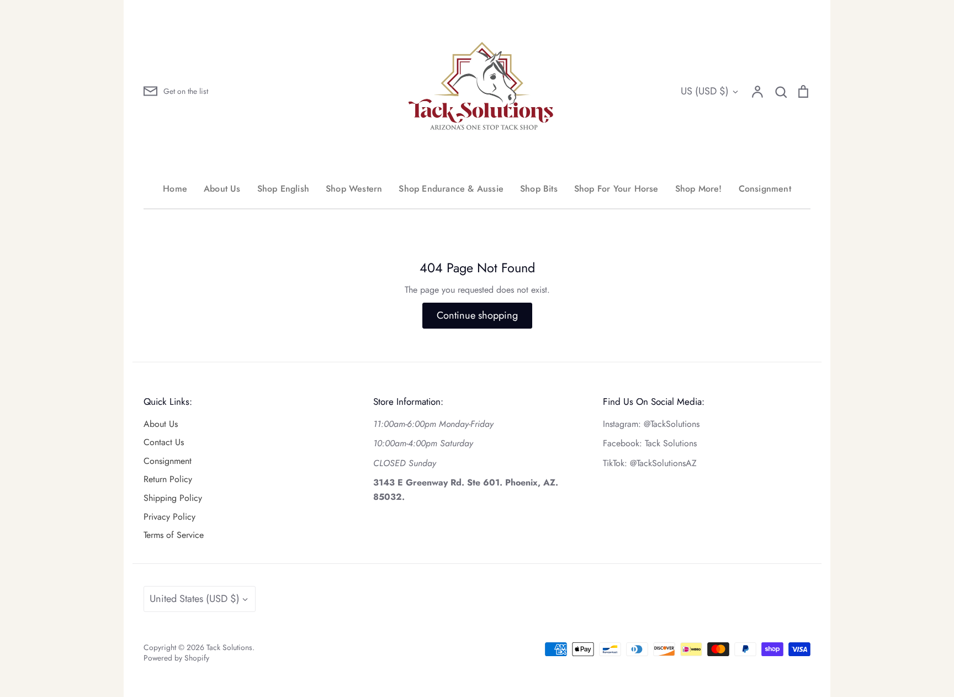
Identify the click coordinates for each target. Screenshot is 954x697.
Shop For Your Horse (616, 188)
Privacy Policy (169, 516)
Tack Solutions (229, 647)
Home (175, 188)
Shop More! (698, 188)
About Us (222, 188)
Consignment (765, 188)
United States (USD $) (195, 599)
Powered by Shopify (176, 657)
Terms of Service (174, 535)
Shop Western (354, 188)
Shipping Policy (173, 498)
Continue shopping (477, 315)
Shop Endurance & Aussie (451, 188)
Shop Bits (539, 188)
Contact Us (164, 442)
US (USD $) (705, 91)
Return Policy (168, 479)
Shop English (283, 188)
